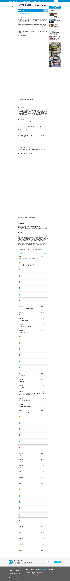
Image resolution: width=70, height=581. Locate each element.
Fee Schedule (33, 572)
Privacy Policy (33, 573)
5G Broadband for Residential (40, 571)
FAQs (32, 574)
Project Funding (28, 573)
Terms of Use (33, 571)
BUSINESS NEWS (33, 1)
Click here (45, 6)
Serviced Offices (38, 573)
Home (46, 253)
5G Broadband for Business (39, 572)
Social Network (39, 1)
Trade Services (28, 572)
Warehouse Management (39, 574)
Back (21, 253)
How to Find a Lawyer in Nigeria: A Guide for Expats (57, 20)
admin (21, 17)
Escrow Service (28, 574)
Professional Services (26, 1)
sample (21, 256)
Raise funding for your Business (55, 7)
